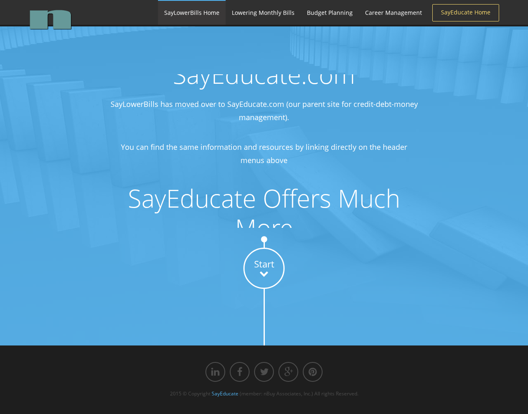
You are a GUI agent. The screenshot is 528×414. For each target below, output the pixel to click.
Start (264, 264)
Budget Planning (330, 13)
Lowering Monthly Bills (263, 13)
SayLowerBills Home (191, 13)
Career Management (393, 13)
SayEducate (225, 393)
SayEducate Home (465, 12)
